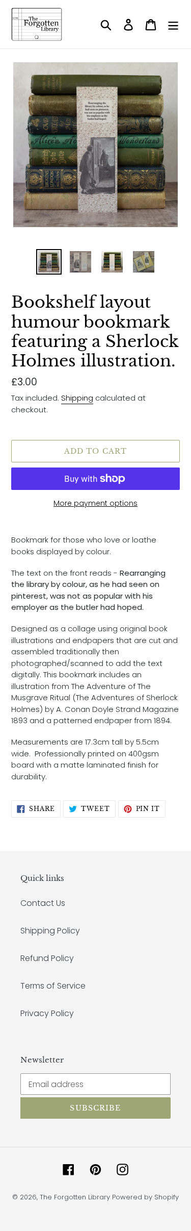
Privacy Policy (47, 1013)
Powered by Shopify (145, 1197)
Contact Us (42, 903)
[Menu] (173, 24)
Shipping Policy (50, 931)
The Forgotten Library (75, 1197)
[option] (49, 262)
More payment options (95, 503)
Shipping (77, 397)
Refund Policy (47, 958)
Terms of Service (53, 986)
